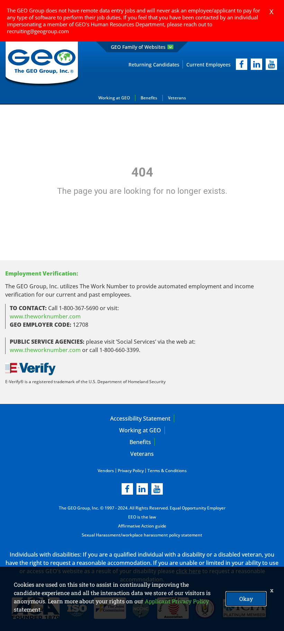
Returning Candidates (153, 64)
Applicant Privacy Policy (177, 601)
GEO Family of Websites (138, 47)
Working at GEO (114, 98)
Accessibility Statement (140, 418)
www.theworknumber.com (45, 316)
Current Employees (208, 64)
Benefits (149, 98)
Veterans (177, 98)
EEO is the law (142, 517)
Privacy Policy (131, 471)
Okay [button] (246, 598)
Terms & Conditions (167, 471)
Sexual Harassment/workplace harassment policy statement (142, 535)
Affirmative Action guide (142, 526)
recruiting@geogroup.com (38, 31)
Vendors (106, 471)
